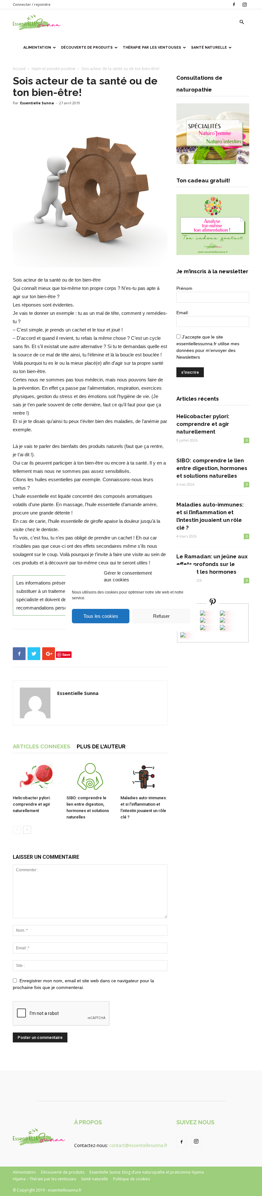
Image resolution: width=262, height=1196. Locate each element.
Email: (182, 312)
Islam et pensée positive (53, 68)
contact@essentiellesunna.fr (138, 1145)
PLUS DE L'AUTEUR (101, 746)
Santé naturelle (209, 47)
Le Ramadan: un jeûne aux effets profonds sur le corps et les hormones (212, 564)
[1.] (202, 628)
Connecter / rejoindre (31, 4)
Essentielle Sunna (37, 102)
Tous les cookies (100, 616)
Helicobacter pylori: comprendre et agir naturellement (31, 804)
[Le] (202, 614)
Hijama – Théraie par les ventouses (44, 1179)
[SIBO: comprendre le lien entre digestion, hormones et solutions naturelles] (89, 776)
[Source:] (182, 636)
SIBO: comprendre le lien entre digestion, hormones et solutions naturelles (211, 468)
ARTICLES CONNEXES (41, 746)
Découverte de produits (87, 47)
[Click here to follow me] (212, 603)
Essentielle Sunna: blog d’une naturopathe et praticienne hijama (146, 1172)
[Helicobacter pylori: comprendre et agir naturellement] (36, 776)
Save (66, 654)
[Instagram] (244, 4)
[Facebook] (234, 4)
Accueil (19, 68)
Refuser (161, 616)
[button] (241, 22)
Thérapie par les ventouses (152, 47)
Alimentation (37, 47)
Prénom (184, 288)
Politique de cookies (131, 1179)
